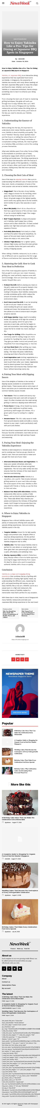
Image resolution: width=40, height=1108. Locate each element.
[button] (37, 3)
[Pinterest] (22, 659)
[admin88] (20, 628)
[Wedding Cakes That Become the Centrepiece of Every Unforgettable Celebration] (7, 751)
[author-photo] (3, 822)
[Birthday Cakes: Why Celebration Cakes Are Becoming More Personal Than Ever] (7, 771)
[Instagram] (9, 968)
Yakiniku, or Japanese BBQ (11, 75)
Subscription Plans (9, 985)
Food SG (27, 948)
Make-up (20, 948)
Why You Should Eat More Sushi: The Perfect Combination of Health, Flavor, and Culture (10, 614)
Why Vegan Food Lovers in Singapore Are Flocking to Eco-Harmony (28, 613)
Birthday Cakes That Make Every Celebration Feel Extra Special (25, 761)
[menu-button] (3, 3)
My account (6, 988)
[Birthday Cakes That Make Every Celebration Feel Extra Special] (7, 761)
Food (3, 1001)
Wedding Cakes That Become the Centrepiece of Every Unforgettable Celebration (26, 751)
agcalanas (8, 822)
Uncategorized (20, 39)
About (4, 979)
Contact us (6, 982)
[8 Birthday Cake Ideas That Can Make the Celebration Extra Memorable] (7, 732)
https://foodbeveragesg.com (20, 639)
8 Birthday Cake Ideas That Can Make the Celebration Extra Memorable (25, 732)
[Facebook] (13, 659)
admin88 (21, 59)
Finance (13, 948)
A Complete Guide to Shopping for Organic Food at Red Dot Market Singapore (25, 742)
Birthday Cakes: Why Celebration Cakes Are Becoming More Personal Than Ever (25, 770)
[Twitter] (18, 659)
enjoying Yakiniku (21, 179)
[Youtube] (20, 968)
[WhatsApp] (27, 659)
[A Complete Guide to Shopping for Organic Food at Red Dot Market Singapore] (7, 742)
